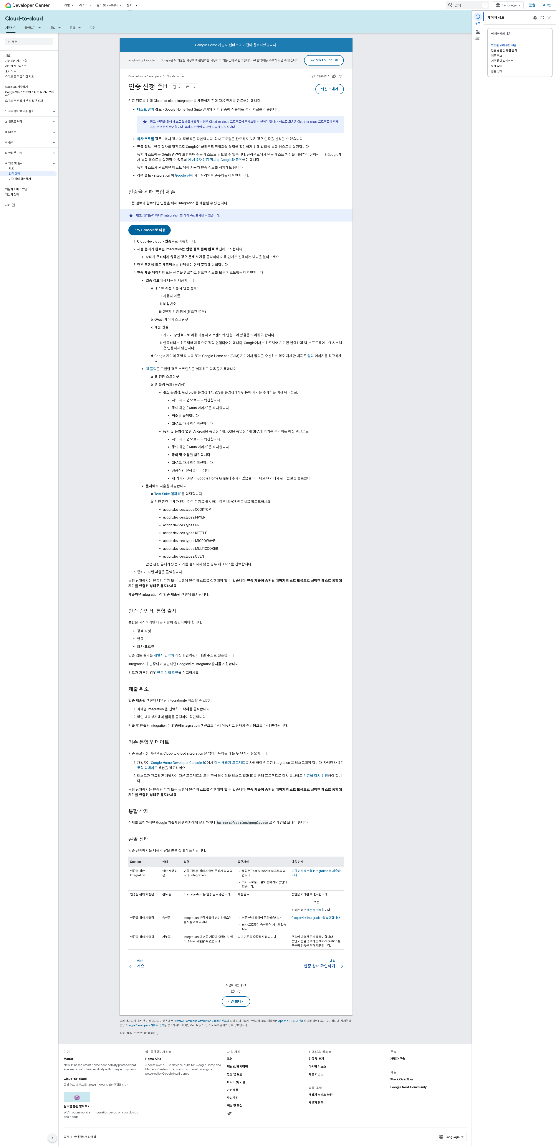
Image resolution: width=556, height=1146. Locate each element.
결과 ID (168, 494)
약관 (66, 1137)
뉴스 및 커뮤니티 (107, 5)
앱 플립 (151, 369)
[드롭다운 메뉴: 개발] (61, 28)
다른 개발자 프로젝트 (229, 763)
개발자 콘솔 (397, 1059)
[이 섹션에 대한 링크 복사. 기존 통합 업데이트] (173, 742)
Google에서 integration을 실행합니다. (316, 917)
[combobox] (467, 5)
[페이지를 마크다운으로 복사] (188, 87)
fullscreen (542, 17)
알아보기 (30, 28)
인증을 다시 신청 (315, 776)
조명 (230, 1059)
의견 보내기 (329, 89)
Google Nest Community (408, 1087)
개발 (67, 5)
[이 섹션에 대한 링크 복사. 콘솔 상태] (153, 839)
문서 (129, 5)
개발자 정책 (316, 1103)
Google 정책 (184, 175)
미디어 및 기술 (236, 1082)
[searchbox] (29, 41)
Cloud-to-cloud (24, 18)
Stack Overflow (401, 1079)
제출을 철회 (314, 910)
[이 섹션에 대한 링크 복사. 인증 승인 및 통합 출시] (181, 611)
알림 (310, 356)
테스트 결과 (145, 109)
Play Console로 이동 (149, 230)
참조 (73, 28)
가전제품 (232, 1090)
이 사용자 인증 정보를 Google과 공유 (215, 160)
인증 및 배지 (316, 1059)
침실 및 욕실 (234, 1106)
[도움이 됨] (334, 76)
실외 (230, 1113)
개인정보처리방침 (84, 1137)
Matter (68, 1059)
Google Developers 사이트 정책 (145, 1025)
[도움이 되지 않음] (340, 76)
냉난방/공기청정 (237, 1067)
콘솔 (532, 5)
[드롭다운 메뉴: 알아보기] (41, 28)
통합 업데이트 (147, 768)
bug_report (535, 17)
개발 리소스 (316, 1074)
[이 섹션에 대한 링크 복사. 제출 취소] (153, 689)
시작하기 (11, 28)
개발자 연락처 (164, 655)
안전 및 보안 (234, 1074)
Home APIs (153, 1059)
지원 (93, 28)
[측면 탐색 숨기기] (52, 1138)
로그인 (546, 5)
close (549, 17)
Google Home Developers (144, 76)
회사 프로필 (145, 139)
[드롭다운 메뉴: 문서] (137, 5)
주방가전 (232, 1098)
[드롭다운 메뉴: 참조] (81, 28)
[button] (25, 111)
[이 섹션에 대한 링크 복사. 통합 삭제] (153, 811)
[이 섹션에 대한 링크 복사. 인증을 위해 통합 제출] (179, 192)
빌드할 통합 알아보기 (77, 1106)
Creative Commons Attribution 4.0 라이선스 (200, 1021)
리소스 (83, 5)
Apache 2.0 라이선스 (290, 1021)
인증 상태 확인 (167, 673)
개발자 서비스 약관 (321, 1095)
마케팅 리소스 (317, 1067)
